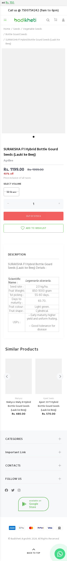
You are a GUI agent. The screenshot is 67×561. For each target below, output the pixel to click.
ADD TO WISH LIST (36, 228)
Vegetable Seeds (32, 29)
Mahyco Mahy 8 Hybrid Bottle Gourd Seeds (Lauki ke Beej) (18, 406)
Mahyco (18, 398)
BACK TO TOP (33, 553)
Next (60, 376)
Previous (7, 376)
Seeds (16, 29)
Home (7, 29)
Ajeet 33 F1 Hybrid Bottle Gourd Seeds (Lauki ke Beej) (48, 406)
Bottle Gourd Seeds (16, 34)
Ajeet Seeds (48, 398)
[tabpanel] (33, 91)
